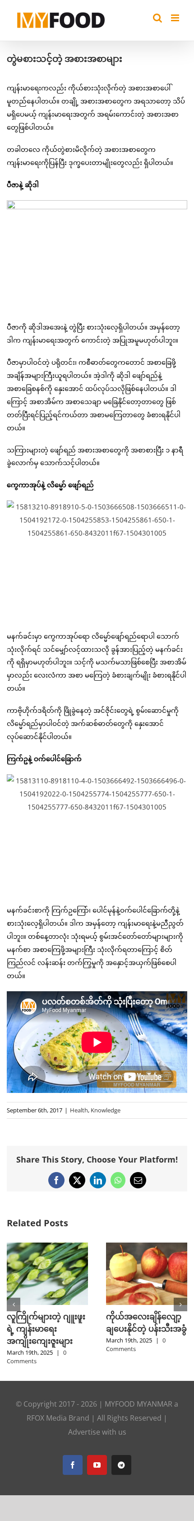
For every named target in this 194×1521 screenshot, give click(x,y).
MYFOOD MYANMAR (138, 1404)
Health (79, 1110)
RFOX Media (47, 1418)
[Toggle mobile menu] (175, 18)
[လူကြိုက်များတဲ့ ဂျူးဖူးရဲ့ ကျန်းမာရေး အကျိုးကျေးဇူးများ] (47, 1247)
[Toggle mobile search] (157, 18)
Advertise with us (97, 1432)
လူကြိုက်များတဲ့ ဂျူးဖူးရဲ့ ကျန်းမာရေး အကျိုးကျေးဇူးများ (46, 1328)
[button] (13, 1304)
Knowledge (105, 1110)
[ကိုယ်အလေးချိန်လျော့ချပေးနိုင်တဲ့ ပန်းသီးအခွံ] (146, 1247)
